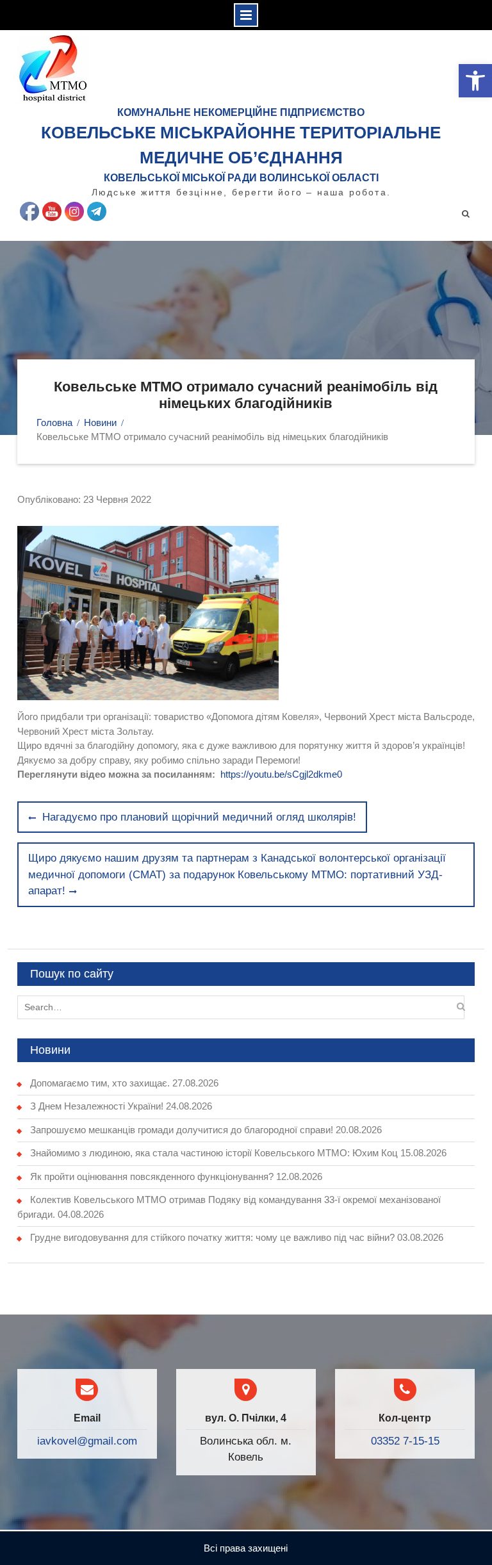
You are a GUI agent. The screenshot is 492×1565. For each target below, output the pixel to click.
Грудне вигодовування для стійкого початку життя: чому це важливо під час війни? (212, 1237)
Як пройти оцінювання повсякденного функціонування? (152, 1176)
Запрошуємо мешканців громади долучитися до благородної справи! (181, 1129)
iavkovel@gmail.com (87, 1441)
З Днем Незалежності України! (96, 1106)
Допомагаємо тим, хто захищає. (100, 1082)
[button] (475, 80)
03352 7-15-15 (405, 1441)
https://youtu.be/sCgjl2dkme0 (281, 774)
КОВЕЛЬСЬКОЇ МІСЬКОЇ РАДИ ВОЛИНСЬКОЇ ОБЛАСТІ (241, 177)
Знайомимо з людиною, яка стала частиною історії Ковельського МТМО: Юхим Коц (214, 1152)
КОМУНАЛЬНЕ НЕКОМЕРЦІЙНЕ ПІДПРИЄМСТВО (241, 112)
